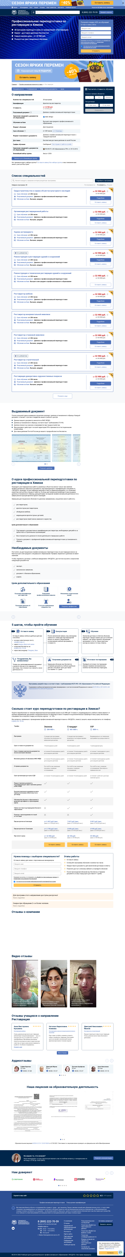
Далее (66, 640)
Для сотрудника (53, 628)
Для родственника (54, 631)
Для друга (51, 634)
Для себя (51, 624)
